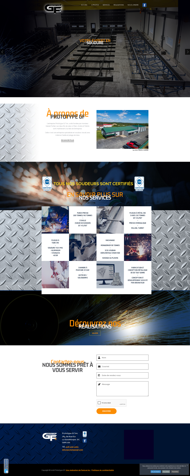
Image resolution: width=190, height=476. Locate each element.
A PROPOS (95, 5)
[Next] (187, 52)
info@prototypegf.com (72, 450)
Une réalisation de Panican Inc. (78, 470)
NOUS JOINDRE (133, 5)
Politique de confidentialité (103, 470)
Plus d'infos (166, 471)
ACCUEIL (84, 5)
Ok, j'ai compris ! (155, 471)
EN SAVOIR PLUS (67, 140)
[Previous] (2, 52)
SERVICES (106, 5)
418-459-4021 (72, 447)
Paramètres (175, 471)
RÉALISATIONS (119, 5)
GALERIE (95, 333)
